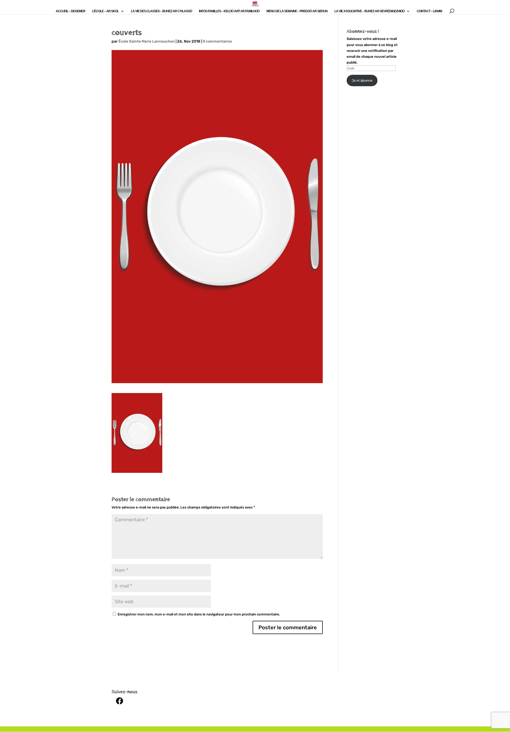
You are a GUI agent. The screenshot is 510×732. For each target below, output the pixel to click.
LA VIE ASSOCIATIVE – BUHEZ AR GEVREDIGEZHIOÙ (369, 11)
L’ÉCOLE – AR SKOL (105, 11)
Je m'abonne (362, 80)
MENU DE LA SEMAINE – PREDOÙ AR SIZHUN (297, 11)
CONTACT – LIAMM (429, 11)
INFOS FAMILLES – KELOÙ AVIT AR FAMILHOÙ (229, 11)
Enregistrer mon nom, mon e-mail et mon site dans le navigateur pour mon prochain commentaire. (199, 614)
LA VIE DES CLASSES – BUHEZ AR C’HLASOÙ (161, 11)
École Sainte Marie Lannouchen (146, 41)
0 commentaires (217, 41)
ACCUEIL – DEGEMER (70, 11)
